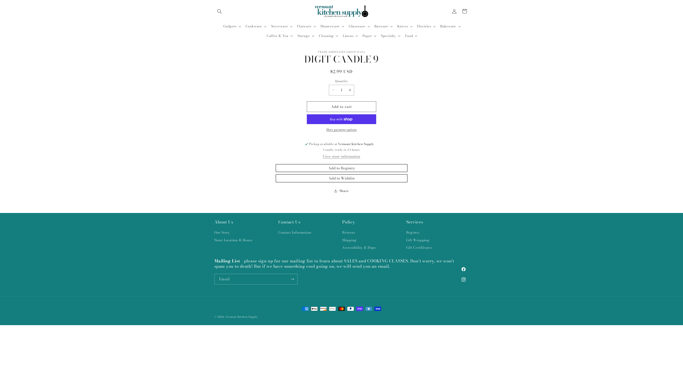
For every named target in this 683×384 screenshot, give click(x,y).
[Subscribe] (292, 279)
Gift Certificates (419, 247)
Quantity (341, 81)
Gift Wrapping (418, 240)
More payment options (341, 130)
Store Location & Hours (233, 240)
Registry (413, 232)
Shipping (349, 240)
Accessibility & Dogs (359, 247)
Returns (348, 232)
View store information (341, 156)
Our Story (222, 232)
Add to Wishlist (341, 178)
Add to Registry (341, 168)
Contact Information (294, 232)
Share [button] (344, 190)
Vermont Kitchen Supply (242, 317)
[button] (219, 11)
